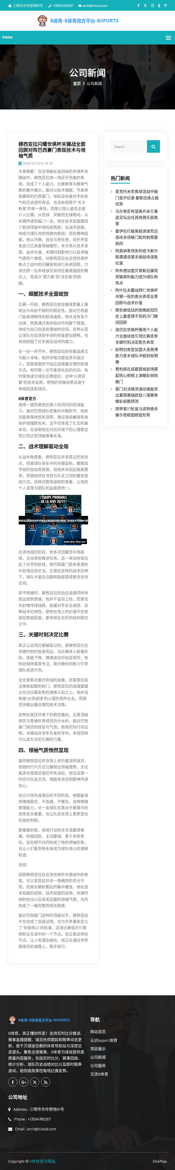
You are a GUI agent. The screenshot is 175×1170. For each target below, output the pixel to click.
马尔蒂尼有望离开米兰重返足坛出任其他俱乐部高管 (136, 217)
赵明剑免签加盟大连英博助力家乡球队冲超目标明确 (136, 355)
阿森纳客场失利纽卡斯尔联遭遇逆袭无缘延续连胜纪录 (136, 256)
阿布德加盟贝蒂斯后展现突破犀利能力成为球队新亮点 (136, 276)
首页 (77, 83)
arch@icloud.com (94, 5)
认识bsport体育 (103, 1040)
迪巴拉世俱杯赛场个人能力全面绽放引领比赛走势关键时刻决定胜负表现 (136, 335)
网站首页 (98, 1031)
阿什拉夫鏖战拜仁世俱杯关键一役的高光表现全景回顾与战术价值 (136, 296)
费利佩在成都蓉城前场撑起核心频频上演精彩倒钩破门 (136, 375)
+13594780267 (62, 5)
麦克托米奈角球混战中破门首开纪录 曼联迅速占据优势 (137, 197)
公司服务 (98, 1065)
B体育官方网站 (42, 1161)
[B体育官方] (87, 20)
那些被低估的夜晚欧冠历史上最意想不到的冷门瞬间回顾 (136, 316)
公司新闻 (98, 1057)
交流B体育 (99, 1074)
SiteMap (160, 1161)
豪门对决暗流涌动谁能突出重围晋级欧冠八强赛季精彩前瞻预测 (136, 395)
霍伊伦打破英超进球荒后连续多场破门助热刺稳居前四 (136, 237)
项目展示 (98, 1048)
